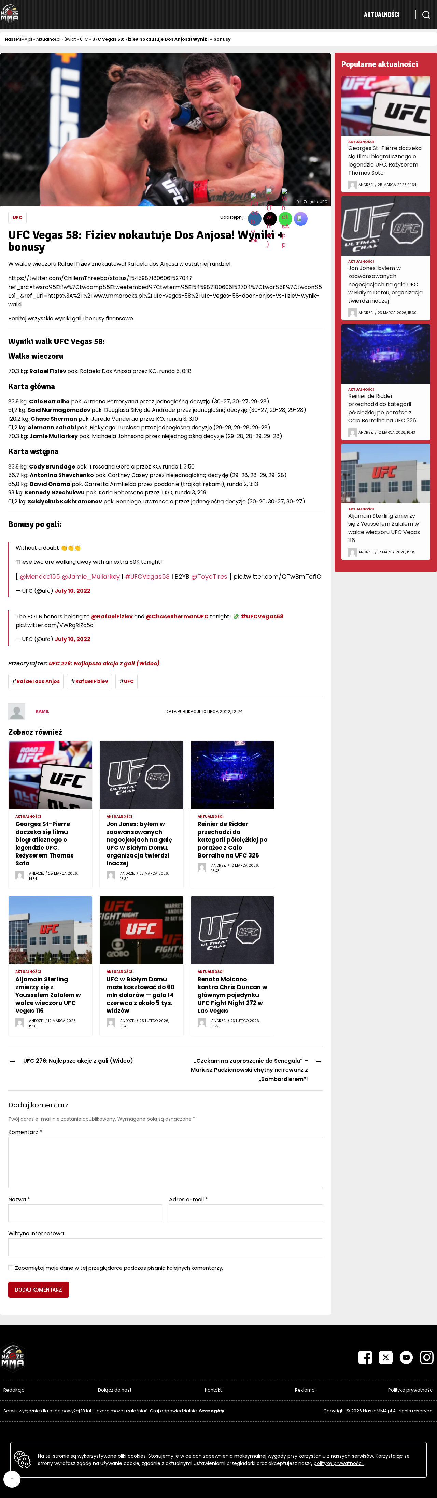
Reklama (305, 1390)
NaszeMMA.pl (18, 39)
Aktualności (382, 14)
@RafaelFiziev (112, 616)
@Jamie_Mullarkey (91, 576)
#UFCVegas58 (147, 576)
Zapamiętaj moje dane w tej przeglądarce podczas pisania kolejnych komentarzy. (119, 1268)
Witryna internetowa (36, 1233)
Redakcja (14, 1390)
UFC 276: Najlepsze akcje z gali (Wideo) (104, 663)
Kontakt (213, 1390)
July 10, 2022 (72, 591)
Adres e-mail (188, 1200)
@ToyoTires (209, 576)
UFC (84, 39)
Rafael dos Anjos (38, 681)
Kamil (43, 711)
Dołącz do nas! (114, 1390)
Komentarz (25, 1132)
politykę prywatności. (339, 1463)
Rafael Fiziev (91, 681)
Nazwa (19, 1200)
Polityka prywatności (411, 1390)
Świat (70, 39)
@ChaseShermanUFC (177, 616)
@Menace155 (40, 576)
